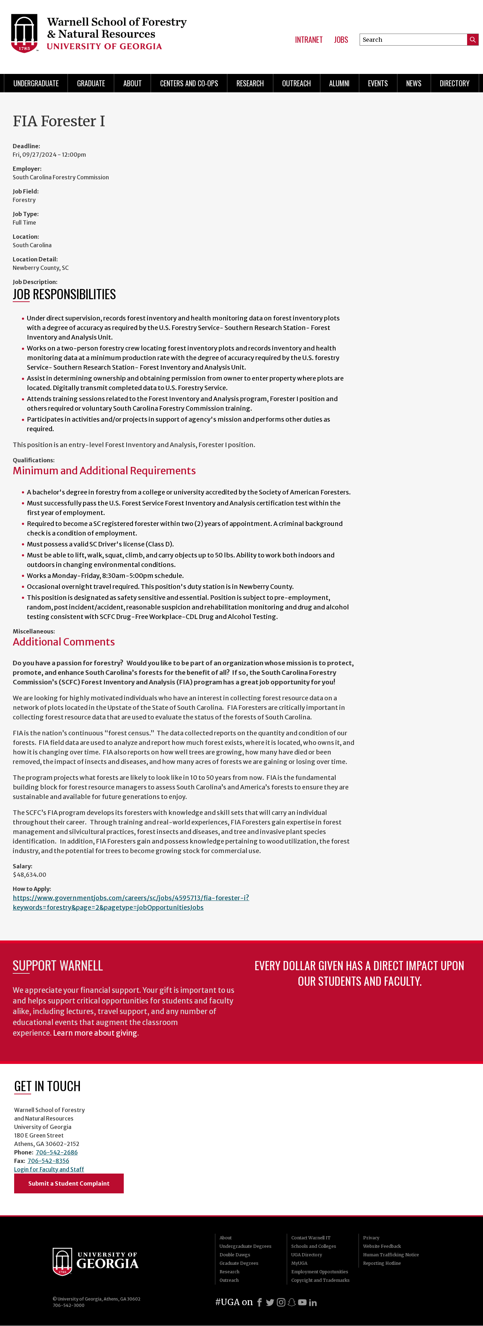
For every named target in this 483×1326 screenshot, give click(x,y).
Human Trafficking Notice (391, 1254)
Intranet (309, 39)
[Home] (109, 35)
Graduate (91, 83)
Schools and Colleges (313, 1246)
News (413, 83)
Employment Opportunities (319, 1271)
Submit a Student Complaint (69, 1183)
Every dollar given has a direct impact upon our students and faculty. (359, 973)
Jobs (341, 39)
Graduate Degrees (239, 1263)
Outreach (296, 83)
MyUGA (299, 1263)
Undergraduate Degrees (246, 1246)
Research (250, 83)
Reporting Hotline (382, 1263)
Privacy (371, 1237)
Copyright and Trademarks (320, 1280)
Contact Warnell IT (311, 1237)
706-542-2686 (57, 1152)
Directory (455, 83)
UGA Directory (306, 1254)
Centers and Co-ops (189, 83)
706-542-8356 (48, 1160)
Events (378, 83)
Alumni (339, 83)
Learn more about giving (95, 1033)
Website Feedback (382, 1246)
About (132, 83)
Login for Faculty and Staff (49, 1169)
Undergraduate (36, 83)
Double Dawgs (235, 1254)
